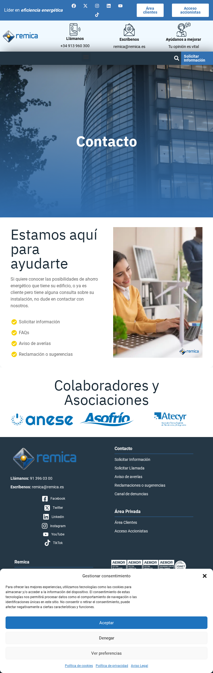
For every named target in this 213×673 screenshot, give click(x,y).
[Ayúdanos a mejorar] (184, 30)
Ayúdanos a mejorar (183, 39)
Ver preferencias (106, 653)
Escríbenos (129, 39)
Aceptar (106, 622)
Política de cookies (79, 666)
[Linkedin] (108, 5)
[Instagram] (97, 5)
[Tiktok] (97, 14)
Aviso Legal (139, 666)
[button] (204, 576)
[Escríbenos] (129, 30)
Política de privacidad (112, 666)
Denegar (106, 638)
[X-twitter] (85, 5)
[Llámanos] (75, 29)
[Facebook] (73, 5)
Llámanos (75, 38)
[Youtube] (120, 5)
